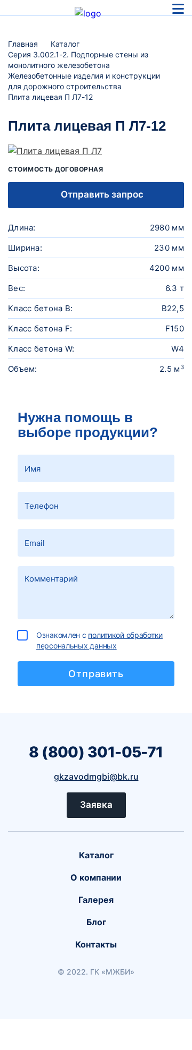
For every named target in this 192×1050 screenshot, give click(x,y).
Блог (96, 922)
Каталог (96, 855)
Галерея (96, 899)
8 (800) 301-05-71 (96, 752)
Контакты (96, 944)
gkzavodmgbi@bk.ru (96, 776)
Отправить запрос (101, 194)
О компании (96, 877)
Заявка (96, 804)
